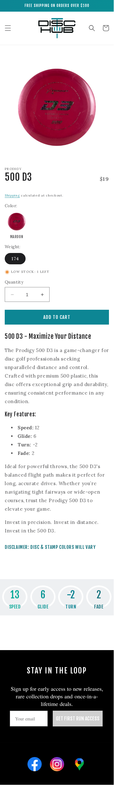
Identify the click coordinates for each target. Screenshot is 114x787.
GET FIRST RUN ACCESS (77, 718)
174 (15, 258)
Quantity (14, 282)
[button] (8, 28)
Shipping (12, 195)
